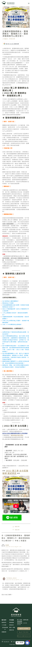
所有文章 (12, 39)
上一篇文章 (16, 526)
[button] (24, 632)
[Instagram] (11, 641)
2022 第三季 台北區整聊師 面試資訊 (15, 472)
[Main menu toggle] (28, 3)
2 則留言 (5, 39)
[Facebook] (2, 641)
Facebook (6, 641)
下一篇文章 (16, 529)
